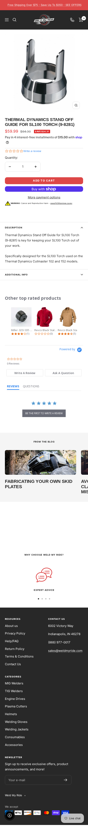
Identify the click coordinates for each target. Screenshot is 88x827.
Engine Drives (15, 699)
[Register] (65, 780)
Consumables (15, 737)
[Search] (14, 20)
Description (13, 227)
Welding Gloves (16, 722)
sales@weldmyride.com (65, 651)
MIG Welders (14, 683)
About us (11, 626)
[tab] (24, 372)
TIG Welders (14, 691)
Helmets (11, 714)
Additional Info (16, 274)
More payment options (44, 197)
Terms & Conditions (19, 656)
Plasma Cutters (16, 706)
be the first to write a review (44, 413)
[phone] (72, 19)
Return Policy (14, 649)
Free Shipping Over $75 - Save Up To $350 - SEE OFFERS (44, 5)
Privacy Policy (15, 633)
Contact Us (13, 664)
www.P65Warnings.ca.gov (61, 203)
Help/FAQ (11, 641)
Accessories (14, 745)
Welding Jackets (16, 729)
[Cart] (81, 20)
